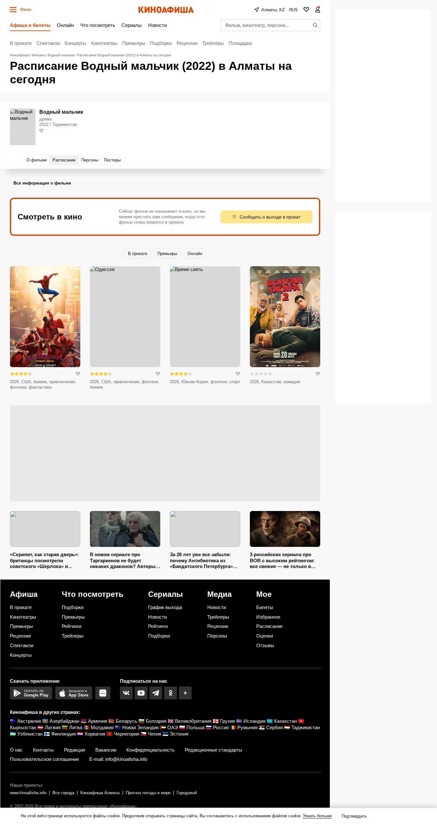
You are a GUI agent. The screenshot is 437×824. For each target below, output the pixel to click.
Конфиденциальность (150, 750)
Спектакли (48, 43)
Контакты (43, 750)
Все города (63, 792)
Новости (157, 25)
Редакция (74, 750)
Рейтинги (71, 626)
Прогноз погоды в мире (148, 792)
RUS (293, 9)
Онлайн (65, 25)
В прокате (21, 43)
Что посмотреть (97, 25)
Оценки (264, 636)
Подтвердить (354, 816)
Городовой (187, 792)
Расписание (269, 626)
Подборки (161, 43)
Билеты (264, 607)
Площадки (240, 43)
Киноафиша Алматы (100, 792)
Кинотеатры (104, 43)
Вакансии (105, 750)
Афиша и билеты (30, 25)
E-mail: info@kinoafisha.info (118, 759)
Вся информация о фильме (42, 183)
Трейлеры (213, 43)
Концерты (75, 43)
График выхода (165, 607)
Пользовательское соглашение (44, 759)
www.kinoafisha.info (28, 792)
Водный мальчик (61, 112)
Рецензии (187, 43)
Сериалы (132, 25)
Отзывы (265, 645)
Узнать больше (317, 815)
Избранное (268, 617)
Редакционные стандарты (213, 750)
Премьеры (133, 43)
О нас (16, 750)
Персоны (217, 636)
